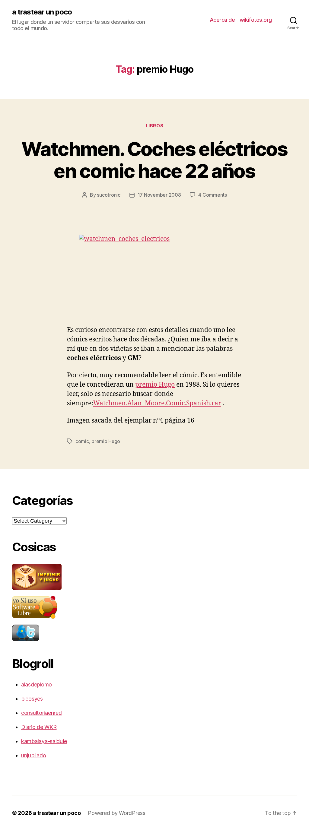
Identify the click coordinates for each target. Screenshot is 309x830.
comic (82, 441)
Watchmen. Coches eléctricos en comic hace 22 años (154, 159)
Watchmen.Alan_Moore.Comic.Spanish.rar (157, 403)
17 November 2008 (159, 195)
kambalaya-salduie (44, 741)
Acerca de (222, 20)
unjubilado (33, 755)
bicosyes (32, 698)
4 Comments (212, 195)
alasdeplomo (36, 684)
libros (154, 125)
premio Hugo (155, 385)
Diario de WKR (39, 727)
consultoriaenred (41, 713)
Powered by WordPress (116, 813)
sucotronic (108, 195)
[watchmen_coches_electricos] (154, 274)
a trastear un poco (42, 12)
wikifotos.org (256, 20)
